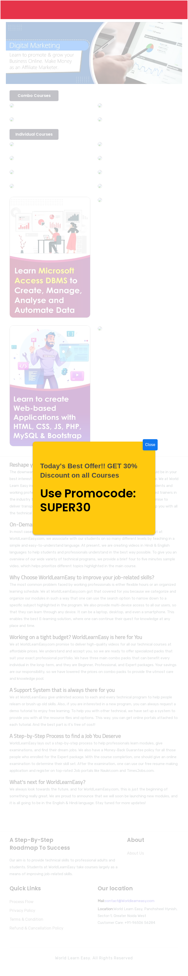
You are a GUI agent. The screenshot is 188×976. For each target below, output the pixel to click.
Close (150, 444)
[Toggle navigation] (175, 10)
